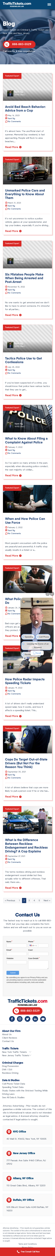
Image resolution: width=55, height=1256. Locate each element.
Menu (48, 3)
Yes (32, 637)
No (22, 637)
